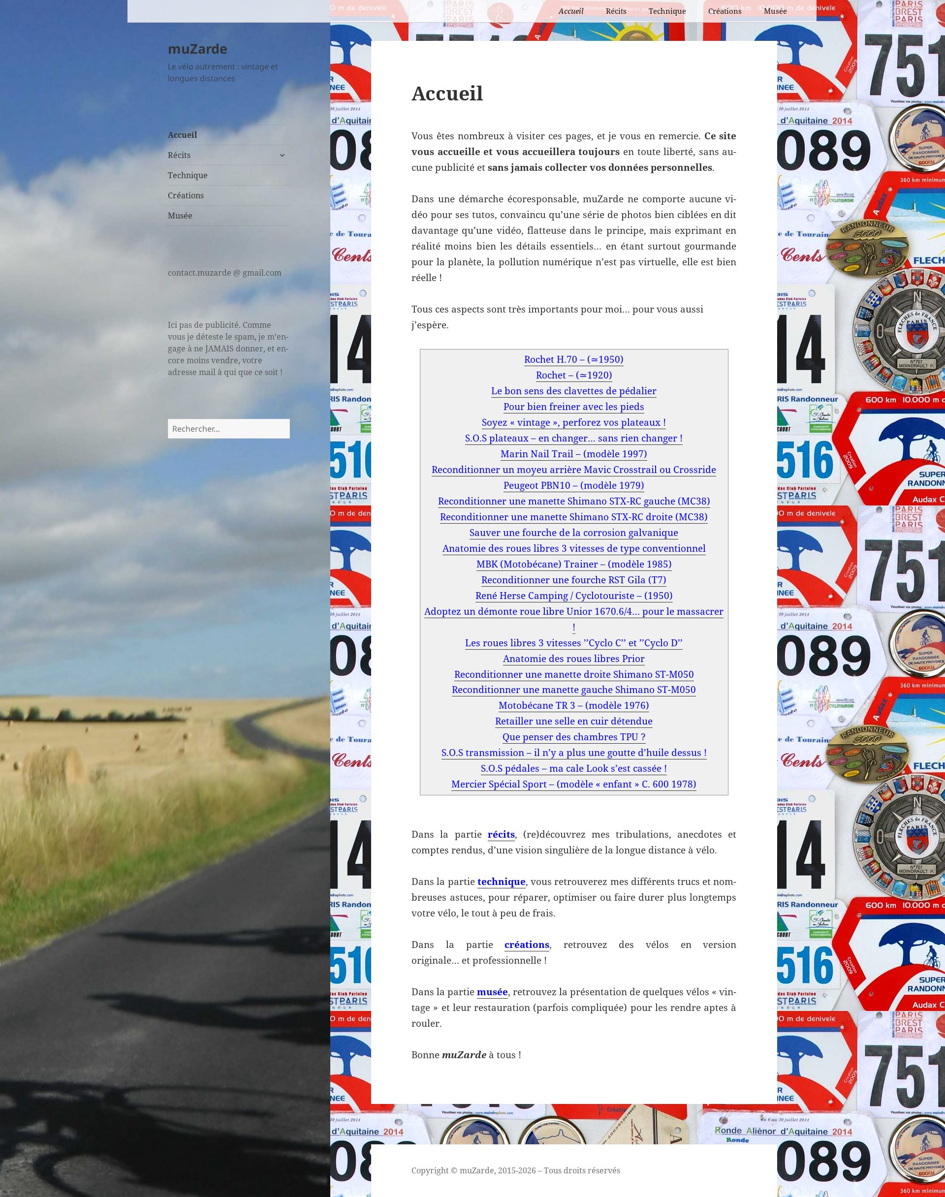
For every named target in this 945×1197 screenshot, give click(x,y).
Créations (725, 11)
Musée (775, 11)
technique (501, 881)
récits (501, 834)
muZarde (197, 48)
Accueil (571, 11)
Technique (667, 11)
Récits (616, 11)
